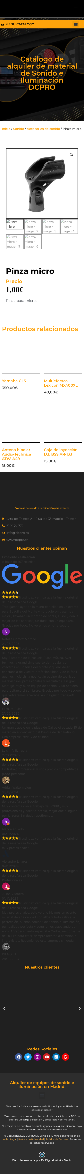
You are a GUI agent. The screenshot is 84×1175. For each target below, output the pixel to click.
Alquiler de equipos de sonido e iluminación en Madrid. (42, 1084)
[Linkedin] (56, 1057)
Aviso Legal (9, 1139)
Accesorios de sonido (43, 129)
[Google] (65, 1057)
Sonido (18, 129)
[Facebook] (18, 1057)
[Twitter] (28, 1057)
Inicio (6, 129)
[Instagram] (37, 1057)
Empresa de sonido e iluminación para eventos (42, 508)
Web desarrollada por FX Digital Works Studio (42, 1160)
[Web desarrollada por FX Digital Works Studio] (42, 1154)
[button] (75, 9)
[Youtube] (46, 1057)
